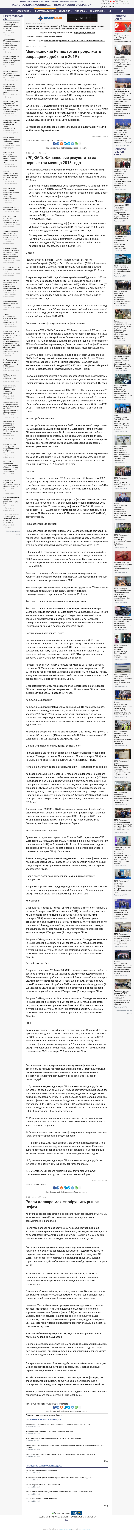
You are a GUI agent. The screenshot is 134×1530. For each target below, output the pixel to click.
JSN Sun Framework (85, 1529)
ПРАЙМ (105, 137)
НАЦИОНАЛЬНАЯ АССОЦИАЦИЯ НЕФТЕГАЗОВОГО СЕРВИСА (67, 1517)
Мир (17, 211)
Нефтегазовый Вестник (71, 148)
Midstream (8, 202)
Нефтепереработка (11, 67)
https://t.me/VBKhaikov (84, 32)
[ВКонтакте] (57, 143)
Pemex (35, 140)
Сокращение (47, 140)
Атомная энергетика (11, 133)
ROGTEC (104, 1181)
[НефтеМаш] (67, 18)
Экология (8, 35)
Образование (9, 398)
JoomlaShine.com (65, 1529)
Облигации (53, 1404)
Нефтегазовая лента (44, 37)
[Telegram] (72, 143)
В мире (59, 37)
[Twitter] (68, 143)
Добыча (59, 140)
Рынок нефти (38, 1404)
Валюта (64, 1404)
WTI (117, 4)
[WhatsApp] (76, 143)
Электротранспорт (11, 167)
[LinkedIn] (65, 143)
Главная (29, 37)
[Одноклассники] (61, 143)
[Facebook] (54, 143)
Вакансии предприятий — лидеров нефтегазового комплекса (74, 40)
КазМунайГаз (39, 1184)
